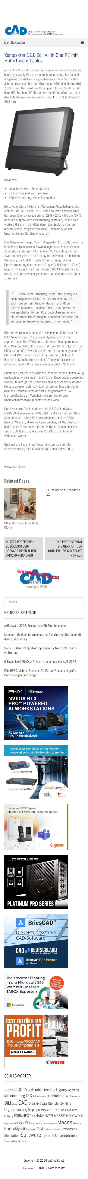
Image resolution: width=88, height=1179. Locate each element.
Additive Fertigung (51, 1090)
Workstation (23, 1141)
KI (26, 1123)
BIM (7, 1103)
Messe (64, 1122)
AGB (41, 1168)
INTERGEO (19, 1123)
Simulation (11, 1135)
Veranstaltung (10, 1141)
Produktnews (69, 1129)
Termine (48, 1135)
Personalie (31, 1129)
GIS (33, 1116)
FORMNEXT (22, 1115)
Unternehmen (66, 1135)
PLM (40, 1128)
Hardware (74, 1115)
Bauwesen (75, 1096)
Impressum (28, 1168)
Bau (67, 1096)
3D (5, 1090)
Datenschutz (56, 1168)
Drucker (54, 1109)
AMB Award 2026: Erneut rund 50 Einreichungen (35, 625)
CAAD (14, 1104)
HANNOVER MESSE (50, 1115)
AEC (29, 1095)
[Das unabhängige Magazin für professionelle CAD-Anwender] (44, 19)
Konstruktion (36, 1123)
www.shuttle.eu (14, 466)
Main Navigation (14, 42)
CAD (23, 1102)
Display (32, 1109)
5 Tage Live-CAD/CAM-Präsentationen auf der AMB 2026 (40, 661)
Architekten (42, 1096)
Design (43, 1104)
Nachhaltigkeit (14, 1128)
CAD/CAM (33, 1104)
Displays (43, 1110)
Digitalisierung (15, 1109)
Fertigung (8, 1116)
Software (30, 1134)
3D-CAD (12, 1090)
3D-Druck (26, 1090)
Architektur (56, 1095)
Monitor (77, 1123)
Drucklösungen (69, 1110)
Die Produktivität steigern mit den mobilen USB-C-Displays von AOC (65, 549)
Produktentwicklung (53, 1129)
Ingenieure (8, 1123)
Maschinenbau (50, 1123)
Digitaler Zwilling (59, 1103)
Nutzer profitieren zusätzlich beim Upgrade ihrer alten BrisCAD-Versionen (21, 549)
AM (34, 1096)
